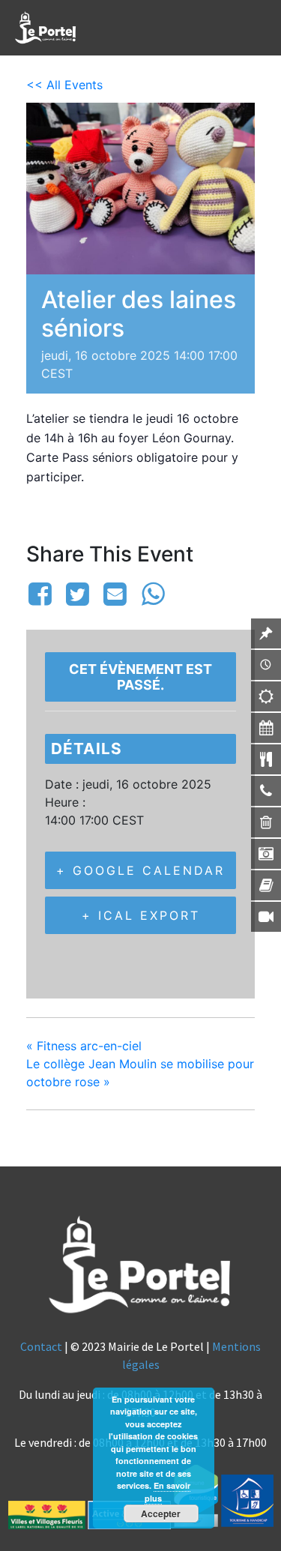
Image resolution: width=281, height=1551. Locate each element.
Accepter (161, 1513)
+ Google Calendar (140, 870)
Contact (41, 1346)
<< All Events (64, 84)
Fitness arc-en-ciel (84, 1045)
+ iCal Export (141, 915)
